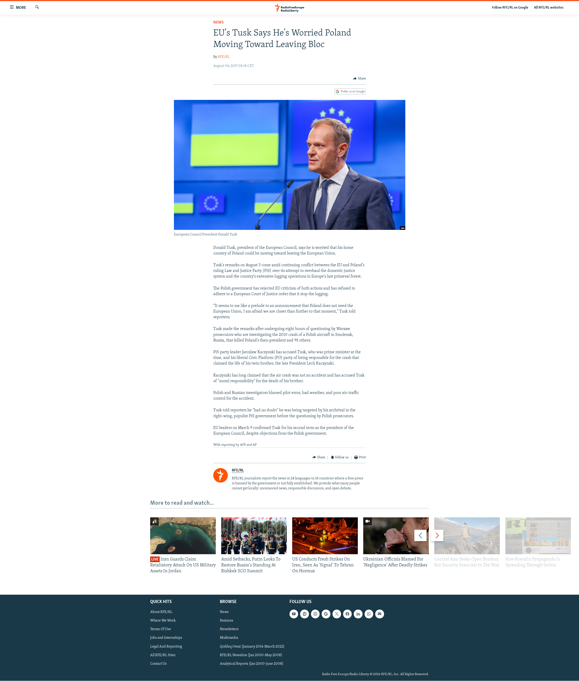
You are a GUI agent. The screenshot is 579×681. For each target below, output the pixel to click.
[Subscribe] (379, 614)
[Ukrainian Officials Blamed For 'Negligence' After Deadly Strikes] (396, 535)
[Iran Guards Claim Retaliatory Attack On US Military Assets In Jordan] (183, 535)
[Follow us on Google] (326, 614)
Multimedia (229, 638)
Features (226, 621)
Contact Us (158, 664)
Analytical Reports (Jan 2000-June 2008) (251, 664)
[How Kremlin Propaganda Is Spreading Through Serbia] (538, 535)
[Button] (359, 79)
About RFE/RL (161, 612)
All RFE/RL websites (549, 7)
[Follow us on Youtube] (294, 614)
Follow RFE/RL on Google (510, 7)
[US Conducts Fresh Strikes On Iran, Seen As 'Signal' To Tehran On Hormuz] (325, 535)
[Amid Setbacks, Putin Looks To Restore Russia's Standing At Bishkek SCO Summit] (254, 535)
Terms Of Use (160, 629)
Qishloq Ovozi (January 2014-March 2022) (252, 646)
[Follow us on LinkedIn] (358, 614)
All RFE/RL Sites (163, 655)
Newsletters (229, 629)
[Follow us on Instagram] (315, 614)
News (218, 23)
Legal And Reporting (166, 646)
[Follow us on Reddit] (304, 614)
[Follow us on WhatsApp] (369, 614)
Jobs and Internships (166, 638)
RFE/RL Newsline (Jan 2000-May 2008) (251, 655)
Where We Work (163, 621)
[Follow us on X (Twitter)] (336, 614)
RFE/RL (224, 57)
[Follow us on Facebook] (347, 614)
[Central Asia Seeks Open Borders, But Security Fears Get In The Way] (467, 535)
